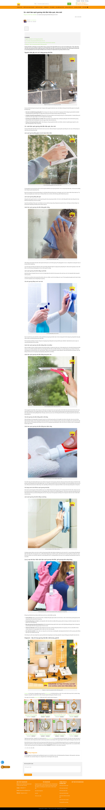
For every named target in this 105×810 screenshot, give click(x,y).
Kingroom (26, 693)
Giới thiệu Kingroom (39, 790)
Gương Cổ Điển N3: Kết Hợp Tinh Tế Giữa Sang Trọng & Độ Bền (73, 715)
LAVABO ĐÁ (46, 7)
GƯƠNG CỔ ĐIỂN (77, 7)
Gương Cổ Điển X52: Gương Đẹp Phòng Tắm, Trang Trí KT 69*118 (31, 715)
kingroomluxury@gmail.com (24, 790)
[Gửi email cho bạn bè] (29, 748)
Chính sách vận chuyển (64, 799)
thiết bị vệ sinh (47, 693)
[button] (85, 7)
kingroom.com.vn (24, 793)
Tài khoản (82, 0)
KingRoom (46, 808)
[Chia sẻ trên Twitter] (27, 748)
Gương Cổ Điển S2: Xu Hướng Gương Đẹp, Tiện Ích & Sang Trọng (59, 734)
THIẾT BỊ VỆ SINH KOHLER (28, 7)
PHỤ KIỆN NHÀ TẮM (60, 7)
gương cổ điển (37, 697)
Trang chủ (26, 14)
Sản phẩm (78, 0)
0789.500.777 (23, 787)
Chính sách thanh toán (63, 785)
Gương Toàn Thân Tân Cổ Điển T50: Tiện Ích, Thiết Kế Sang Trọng (31, 734)
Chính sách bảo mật (63, 790)
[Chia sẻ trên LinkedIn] (33, 748)
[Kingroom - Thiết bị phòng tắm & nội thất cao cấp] (24, 4)
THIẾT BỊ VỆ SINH (39, 7)
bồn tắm (51, 738)
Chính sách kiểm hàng (63, 793)
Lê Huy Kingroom (32, 752)
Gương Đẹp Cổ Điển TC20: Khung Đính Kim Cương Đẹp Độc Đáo (45, 734)
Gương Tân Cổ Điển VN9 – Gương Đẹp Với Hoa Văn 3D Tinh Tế (60, 715)
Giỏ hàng (86, 0)
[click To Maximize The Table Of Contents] (26, 29)
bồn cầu (48, 738)
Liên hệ (36, 793)
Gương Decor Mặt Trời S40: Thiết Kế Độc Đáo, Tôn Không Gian (73, 734)
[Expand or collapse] (26, 33)
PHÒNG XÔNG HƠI (69, 7)
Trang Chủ (19, 7)
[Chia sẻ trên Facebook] (25, 748)
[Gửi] (69, 4)
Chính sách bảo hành (63, 788)
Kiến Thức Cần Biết (32, 14)
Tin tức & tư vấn (38, 795)
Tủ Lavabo (52, 7)
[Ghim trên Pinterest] (31, 748)
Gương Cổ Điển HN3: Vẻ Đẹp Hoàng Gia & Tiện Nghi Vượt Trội (45, 715)
